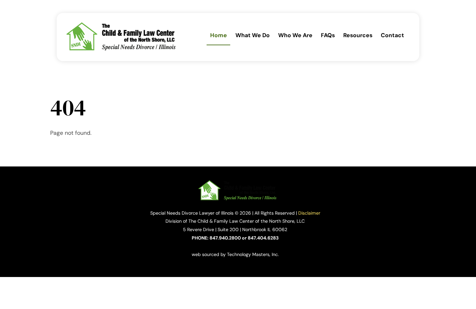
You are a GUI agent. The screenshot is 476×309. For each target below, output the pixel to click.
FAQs (328, 35)
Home (218, 35)
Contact (392, 35)
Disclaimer (309, 213)
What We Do (252, 35)
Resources (357, 35)
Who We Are (295, 35)
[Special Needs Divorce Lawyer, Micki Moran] (121, 49)
